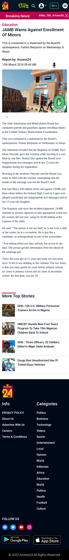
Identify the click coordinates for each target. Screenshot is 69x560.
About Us (8, 418)
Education (43, 478)
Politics (41, 412)
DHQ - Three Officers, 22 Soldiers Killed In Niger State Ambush (38, 344)
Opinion (41, 454)
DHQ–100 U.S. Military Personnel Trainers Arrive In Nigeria (38, 308)
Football (42, 502)
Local (40, 448)
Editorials (42, 466)
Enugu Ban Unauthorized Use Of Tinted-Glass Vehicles (38, 362)
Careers (7, 430)
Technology (44, 424)
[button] (42, 5)
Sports (41, 436)
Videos (41, 430)
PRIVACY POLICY (13, 412)
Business (42, 418)
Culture (41, 508)
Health (41, 496)
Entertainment (46, 442)
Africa (40, 472)
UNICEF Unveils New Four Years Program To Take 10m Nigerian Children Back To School (38, 328)
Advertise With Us (13, 424)
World (40, 460)
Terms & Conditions (14, 436)
